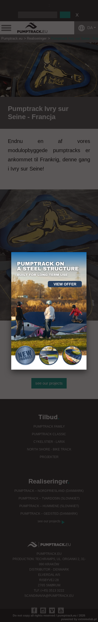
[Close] (86, 252)
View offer (65, 284)
